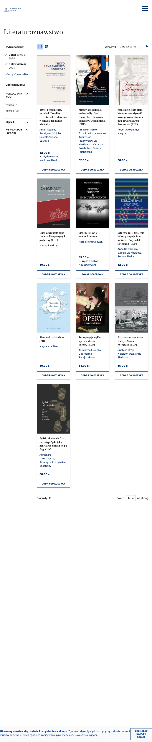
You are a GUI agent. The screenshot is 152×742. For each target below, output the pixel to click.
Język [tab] (10, 122)
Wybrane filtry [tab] (15, 47)
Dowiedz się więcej (86, 735)
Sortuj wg (110, 46)
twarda (12, 105)
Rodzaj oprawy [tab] (14, 95)
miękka (12, 110)
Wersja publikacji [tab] (14, 131)
